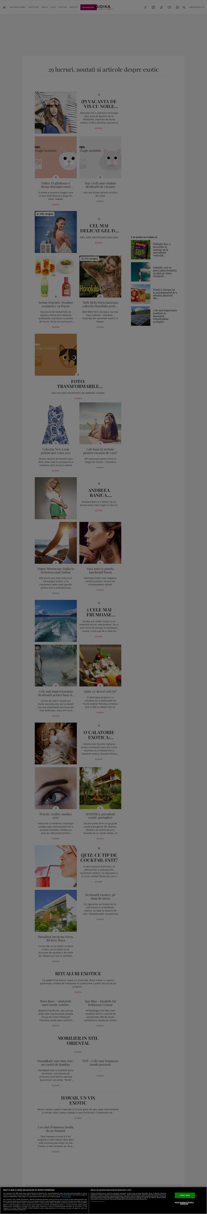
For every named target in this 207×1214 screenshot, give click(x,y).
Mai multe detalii (66, 1196)
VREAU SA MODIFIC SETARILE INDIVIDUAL (184, 1203)
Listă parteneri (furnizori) (97, 1201)
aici (65, 1204)
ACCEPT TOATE (185, 1195)
